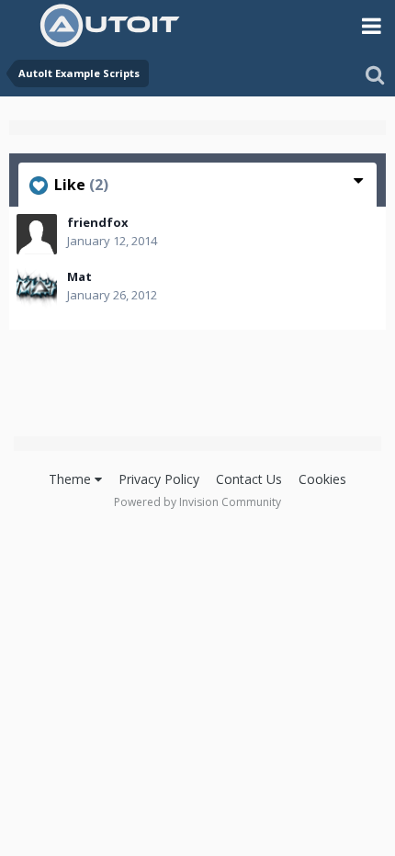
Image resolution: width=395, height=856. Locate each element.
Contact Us (249, 479)
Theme (72, 479)
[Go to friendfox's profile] (37, 234)
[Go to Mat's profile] (37, 288)
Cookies (322, 479)
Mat (79, 276)
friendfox (98, 222)
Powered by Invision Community (197, 502)
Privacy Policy (158, 479)
